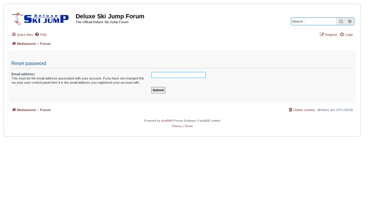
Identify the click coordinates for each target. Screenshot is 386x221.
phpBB (166, 120)
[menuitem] (41, 34)
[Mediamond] (42, 17)
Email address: (23, 74)
